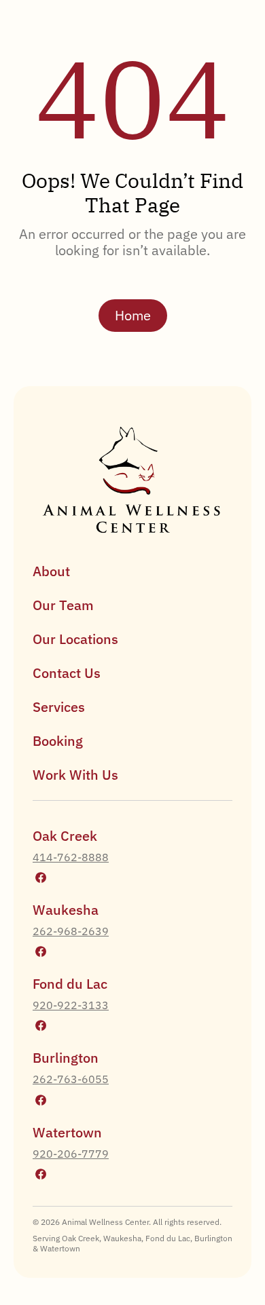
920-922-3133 (71, 1005)
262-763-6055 (71, 1079)
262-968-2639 (71, 931)
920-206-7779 (71, 1153)
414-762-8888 (71, 857)
